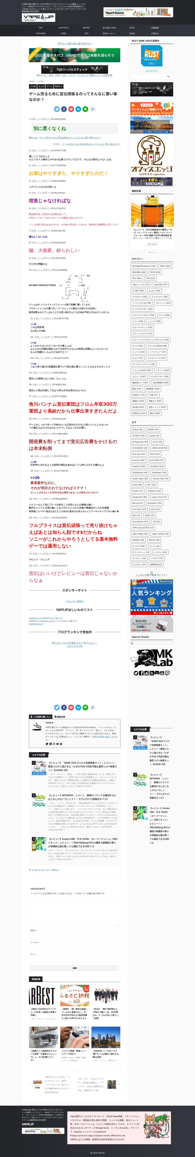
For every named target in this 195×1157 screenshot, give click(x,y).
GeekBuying (139, 472)
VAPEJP (28, 1124)
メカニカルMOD (141, 370)
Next (170, 221)
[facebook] (64, 109)
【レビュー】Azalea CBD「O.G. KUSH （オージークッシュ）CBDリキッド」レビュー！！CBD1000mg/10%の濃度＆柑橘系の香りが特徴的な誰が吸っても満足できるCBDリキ (82, 842)
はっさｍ (138, 546)
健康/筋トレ (140, 382)
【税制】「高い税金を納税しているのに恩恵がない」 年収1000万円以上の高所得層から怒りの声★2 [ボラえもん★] (75, 1015)
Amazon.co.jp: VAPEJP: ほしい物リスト (46, 618)
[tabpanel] (151, 222)
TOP (41, 28)
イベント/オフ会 (141, 303)
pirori (155, 509)
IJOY (151, 485)
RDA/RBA (139, 272)
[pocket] (71, 109)
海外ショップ (157, 407)
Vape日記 (160, 284)
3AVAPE (152, 429)
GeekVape (159, 472)
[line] (85, 109)
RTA (136, 278)
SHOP (132, 28)
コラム (137, 321)
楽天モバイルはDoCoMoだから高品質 (151, 616)
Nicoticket (155, 503)
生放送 (132, 33)
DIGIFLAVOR (159, 448)
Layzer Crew (159, 497)
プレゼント (139, 558)
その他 (34, 870)
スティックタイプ (142, 333)
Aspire (154, 435)
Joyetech (154, 491)
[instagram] (54, 744)
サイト (33, 954)
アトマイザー (159, 297)
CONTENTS (64, 28)
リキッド (162, 370)
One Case (139, 509)
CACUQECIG (140, 448)
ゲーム (48, 870)
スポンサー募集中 (75, 601)
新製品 (138, 401)
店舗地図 (155, 28)
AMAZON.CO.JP (36, 624)
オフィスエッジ (140, 552)
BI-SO (157, 442)
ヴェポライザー (159, 376)
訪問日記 (138, 413)
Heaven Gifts (161, 478)
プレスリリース (156, 358)
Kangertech (139, 497)
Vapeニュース (140, 284)
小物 (153, 395)
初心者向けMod (109, 28)
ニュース (138, 352)
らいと (154, 546)
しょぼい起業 (142, 574)
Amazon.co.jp (47, 621)
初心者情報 (161, 382)
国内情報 (153, 389)
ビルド (137, 358)
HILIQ (137, 485)
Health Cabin (140, 478)
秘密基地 (156, 564)
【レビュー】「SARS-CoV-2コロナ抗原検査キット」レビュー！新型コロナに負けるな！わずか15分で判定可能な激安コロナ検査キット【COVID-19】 (82, 766)
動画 (136, 389)
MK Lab (137, 503)
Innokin (137, 491)
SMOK (149, 515)
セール (137, 346)
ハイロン (160, 552)
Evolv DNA (156, 460)
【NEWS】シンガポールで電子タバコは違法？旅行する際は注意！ (106, 1054)
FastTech (139, 466)
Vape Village (139, 534)
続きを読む (152, 244)
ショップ (154, 321)
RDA (136, 515)
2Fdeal (137, 429)
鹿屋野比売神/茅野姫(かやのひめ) (108, 1139)
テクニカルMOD (157, 346)
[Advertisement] (74, 676)
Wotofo (154, 540)
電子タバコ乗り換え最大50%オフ (75, 43)
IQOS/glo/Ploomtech (143, 266)
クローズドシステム (143, 315)
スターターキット (142, 327)
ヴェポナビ (139, 564)
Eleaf (155, 454)
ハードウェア (158, 352)
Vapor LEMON (160, 534)
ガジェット (163, 303)
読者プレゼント (109, 33)
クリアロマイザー (142, 309)
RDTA (155, 272)
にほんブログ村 (75, 646)
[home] (61, 744)
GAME (63, 33)
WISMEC (138, 540)
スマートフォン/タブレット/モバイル (150, 339)
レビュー (139, 376)
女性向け (138, 395)
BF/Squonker (140, 442)
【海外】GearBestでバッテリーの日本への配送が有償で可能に (43, 1012)
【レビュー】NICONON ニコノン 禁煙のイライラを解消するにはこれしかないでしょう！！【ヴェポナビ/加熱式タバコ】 (160, 786)
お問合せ (155, 33)
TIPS (86, 33)
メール (34, 942)
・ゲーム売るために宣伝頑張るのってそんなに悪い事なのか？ (90, 144)
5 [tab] (155, 252)
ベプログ (157, 558)
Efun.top (138, 454)
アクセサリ (139, 297)
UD (156, 521)
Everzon (138, 460)
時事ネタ (55, 870)
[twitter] (57, 109)
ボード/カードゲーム (143, 364)
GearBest (157, 466)
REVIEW (86, 28)
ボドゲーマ (151, 70)
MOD (165, 266)
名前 (33, 930)
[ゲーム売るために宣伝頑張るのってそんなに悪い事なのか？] (78, 109)
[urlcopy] (92, 109)
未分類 (138, 407)
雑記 (155, 413)
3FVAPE (138, 435)
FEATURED (41, 33)
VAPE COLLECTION (142, 528)
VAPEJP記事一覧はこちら (104, 736)
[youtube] (57, 744)
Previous (133, 221)
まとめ (41, 870)
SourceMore (140, 521)
